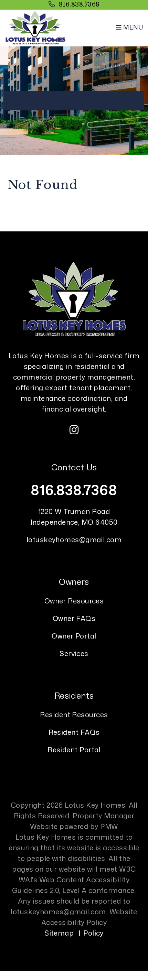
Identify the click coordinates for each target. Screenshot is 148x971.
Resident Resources (74, 714)
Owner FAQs (74, 618)
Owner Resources (74, 600)
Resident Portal (74, 749)
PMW (109, 826)
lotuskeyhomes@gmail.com (74, 539)
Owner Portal (74, 636)
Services (74, 653)
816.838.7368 (79, 4)
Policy (93, 933)
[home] (35, 27)
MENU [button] (132, 27)
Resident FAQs (74, 732)
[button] (74, 430)
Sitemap (59, 933)
